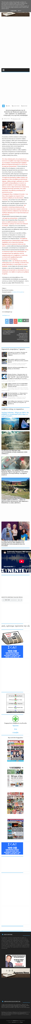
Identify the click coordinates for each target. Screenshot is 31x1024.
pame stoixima (22, 712)
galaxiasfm (14, 1022)
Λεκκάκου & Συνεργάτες (18, 292)
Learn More (13, 10)
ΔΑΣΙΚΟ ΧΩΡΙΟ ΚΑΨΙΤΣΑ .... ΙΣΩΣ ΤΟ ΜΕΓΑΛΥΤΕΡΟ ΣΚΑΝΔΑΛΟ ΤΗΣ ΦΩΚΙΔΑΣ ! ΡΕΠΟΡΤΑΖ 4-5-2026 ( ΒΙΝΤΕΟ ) (15, 501)
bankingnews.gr (6, 315)
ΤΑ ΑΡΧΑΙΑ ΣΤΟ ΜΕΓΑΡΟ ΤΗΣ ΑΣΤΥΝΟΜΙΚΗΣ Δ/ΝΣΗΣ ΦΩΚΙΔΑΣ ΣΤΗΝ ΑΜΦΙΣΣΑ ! (14, 452)
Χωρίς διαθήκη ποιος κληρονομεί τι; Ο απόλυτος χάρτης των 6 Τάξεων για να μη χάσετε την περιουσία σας (18, 402)
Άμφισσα (15, 725)
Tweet (6, 322)
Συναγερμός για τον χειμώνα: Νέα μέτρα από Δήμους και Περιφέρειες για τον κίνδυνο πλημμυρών (17, 354)
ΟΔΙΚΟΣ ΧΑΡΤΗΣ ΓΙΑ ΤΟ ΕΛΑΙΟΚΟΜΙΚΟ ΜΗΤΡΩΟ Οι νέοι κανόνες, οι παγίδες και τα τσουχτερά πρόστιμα (18, 385)
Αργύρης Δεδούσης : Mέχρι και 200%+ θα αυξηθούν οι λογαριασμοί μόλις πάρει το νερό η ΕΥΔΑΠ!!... (15, 414)
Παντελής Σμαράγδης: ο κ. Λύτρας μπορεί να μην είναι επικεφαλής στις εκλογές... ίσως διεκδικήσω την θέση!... (17, 394)
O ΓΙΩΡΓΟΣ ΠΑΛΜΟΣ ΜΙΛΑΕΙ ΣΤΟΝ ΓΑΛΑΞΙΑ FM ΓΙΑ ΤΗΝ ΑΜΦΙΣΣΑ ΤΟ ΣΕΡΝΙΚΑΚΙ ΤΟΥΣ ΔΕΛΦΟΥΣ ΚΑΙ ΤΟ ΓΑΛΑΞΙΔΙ (13, 543)
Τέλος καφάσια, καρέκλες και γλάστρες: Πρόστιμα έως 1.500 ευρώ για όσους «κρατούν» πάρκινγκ (18, 361)
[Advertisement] (15, 32)
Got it (19, 10)
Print (23, 320)
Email (27, 320)
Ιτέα (15, 729)
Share (11, 322)
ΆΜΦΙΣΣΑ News (15, 1020)
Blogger (21, 1022)
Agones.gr (17, 712)
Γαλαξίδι (15, 732)
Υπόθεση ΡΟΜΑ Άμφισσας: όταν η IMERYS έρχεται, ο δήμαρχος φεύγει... (9, 332)
